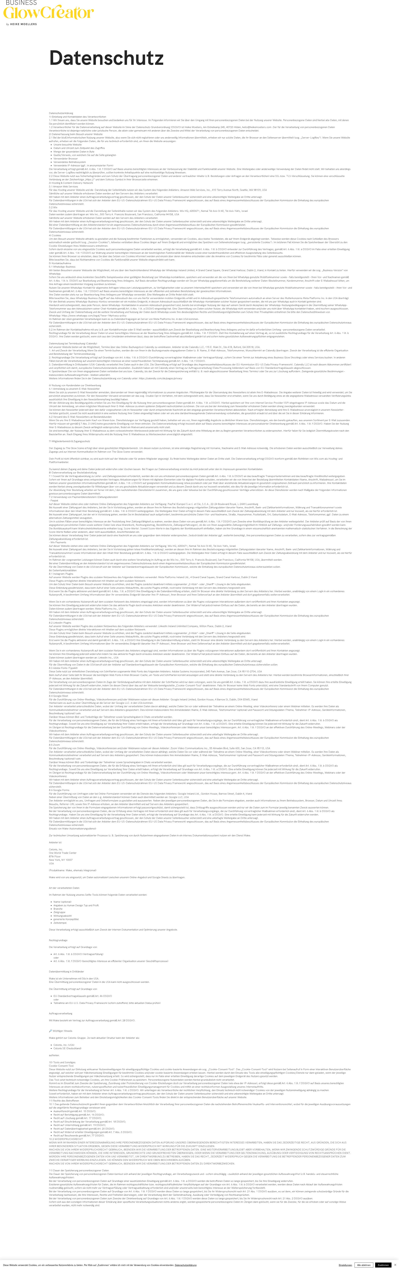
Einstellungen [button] (345, 1265)
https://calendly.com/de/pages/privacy (160, 378)
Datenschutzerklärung (186, 1265)
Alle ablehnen (364, 1265)
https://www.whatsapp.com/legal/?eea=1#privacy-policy (94, 315)
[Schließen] (395, 1265)
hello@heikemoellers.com (256, 127)
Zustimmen (383, 1265)
